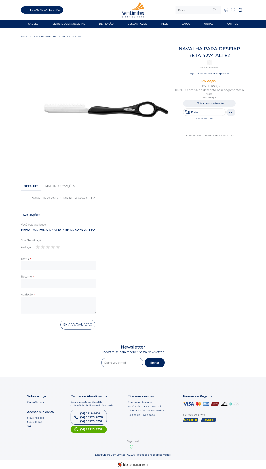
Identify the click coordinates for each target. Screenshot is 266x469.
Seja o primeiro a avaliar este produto (209, 73)
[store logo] (99, 10)
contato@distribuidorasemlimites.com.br (92, 405)
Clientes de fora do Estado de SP (147, 410)
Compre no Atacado (140, 402)
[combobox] (198, 10)
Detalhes (31, 186)
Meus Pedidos (35, 417)
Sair (29, 426)
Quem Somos (35, 402)
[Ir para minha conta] (226, 10)
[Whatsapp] (132, 447)
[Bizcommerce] (133, 464)
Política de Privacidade (141, 414)
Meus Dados (34, 421)
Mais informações (60, 186)
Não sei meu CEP (204, 118)
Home (24, 36)
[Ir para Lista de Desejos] (233, 10)
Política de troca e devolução (145, 406)
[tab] (31, 186)
